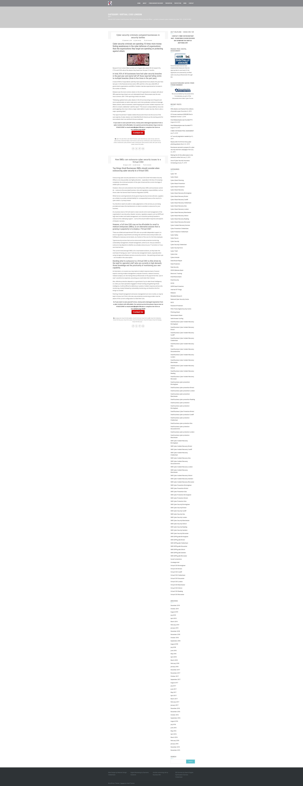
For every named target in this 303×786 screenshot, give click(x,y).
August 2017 (174, 683)
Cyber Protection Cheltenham (179, 232)
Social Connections (176, 559)
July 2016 (173, 724)
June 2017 (173, 689)
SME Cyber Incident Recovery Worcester (182, 482)
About (144, 3)
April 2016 (174, 734)
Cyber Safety (174, 235)
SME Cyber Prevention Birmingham (181, 485)
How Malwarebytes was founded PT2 (182, 120)
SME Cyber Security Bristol (178, 508)
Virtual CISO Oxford (148, 320)
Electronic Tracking (176, 273)
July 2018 (173, 647)
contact (135, 129)
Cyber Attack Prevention (132, 138)
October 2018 (175, 637)
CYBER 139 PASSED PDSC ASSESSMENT (182, 131)
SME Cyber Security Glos (178, 514)
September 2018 (175, 641)
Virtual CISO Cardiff (146, 318)
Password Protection (177, 306)
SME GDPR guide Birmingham (179, 536)
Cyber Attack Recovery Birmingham (181, 193)
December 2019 (175, 605)
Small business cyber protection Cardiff (182, 414)
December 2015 (175, 747)
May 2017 (173, 692)
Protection (177, 3)
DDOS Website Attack (177, 270)
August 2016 (174, 721)
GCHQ (172, 283)
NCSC (172, 302)
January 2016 (174, 744)
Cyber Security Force (177, 248)
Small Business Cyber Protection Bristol (182, 411)
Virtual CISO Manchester (138, 320)
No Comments (149, 40)
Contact (191, 3)
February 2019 (175, 625)
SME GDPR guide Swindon (178, 553)
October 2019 (175, 609)
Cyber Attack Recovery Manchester (181, 212)
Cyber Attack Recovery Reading (180, 219)
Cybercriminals (117, 140)
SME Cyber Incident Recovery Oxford (181, 475)
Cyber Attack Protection (178, 187)
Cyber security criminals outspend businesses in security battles (138, 36)
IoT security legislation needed (180, 136)
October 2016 (175, 715)
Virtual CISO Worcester (137, 321)
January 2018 (174, 666)
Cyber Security (138, 40)
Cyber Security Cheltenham (179, 244)
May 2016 (173, 731)
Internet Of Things (176, 289)
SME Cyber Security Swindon (179, 530)
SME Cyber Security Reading (179, 527)
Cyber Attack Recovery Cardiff (179, 199)
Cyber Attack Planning (177, 180)
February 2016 (175, 740)
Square (122, 783)
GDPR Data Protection (177, 286)
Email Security (175, 280)
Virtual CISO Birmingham (127, 318)
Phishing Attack (175, 312)
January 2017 (174, 705)
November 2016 (175, 711)
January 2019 (174, 628)
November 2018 (175, 634)
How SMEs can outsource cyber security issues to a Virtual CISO (138, 160)
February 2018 (175, 663)
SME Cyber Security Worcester (180, 533)
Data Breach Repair (125, 140)
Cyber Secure (174, 238)
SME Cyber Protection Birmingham (181, 495)
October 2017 (175, 676)
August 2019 (174, 612)
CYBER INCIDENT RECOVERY (156, 3)
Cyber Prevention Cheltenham (179, 228)
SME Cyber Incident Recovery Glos (181, 458)
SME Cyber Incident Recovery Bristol (181, 446)
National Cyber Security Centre (180, 299)
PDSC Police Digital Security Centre (181, 309)
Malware (173, 293)
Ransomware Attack (176, 315)
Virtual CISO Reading (156, 320)
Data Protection (133, 140)
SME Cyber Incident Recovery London (182, 467)
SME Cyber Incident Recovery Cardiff (181, 449)
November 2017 (175, 673)
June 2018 (173, 650)
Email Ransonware (176, 277)
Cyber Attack (124, 138)
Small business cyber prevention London (126, 142)
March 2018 (174, 660)
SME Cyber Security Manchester (180, 520)
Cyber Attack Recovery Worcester (180, 222)
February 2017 (175, 702)
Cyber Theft (174, 251)
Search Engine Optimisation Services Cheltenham (184, 775)
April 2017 (174, 695)
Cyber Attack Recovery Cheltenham (181, 203)
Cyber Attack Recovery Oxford (179, 215)
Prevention (168, 3)
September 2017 (175, 679)
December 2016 (175, 708)
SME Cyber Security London (179, 517)
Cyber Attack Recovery (142, 138)
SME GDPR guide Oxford (178, 549)
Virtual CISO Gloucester (118, 320)
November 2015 (175, 750)
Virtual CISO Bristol (137, 318)
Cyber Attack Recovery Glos (179, 206)
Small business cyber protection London (143, 142)
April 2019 (174, 618)
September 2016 (175, 718)
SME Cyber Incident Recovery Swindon (182, 479)
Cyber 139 (118, 138)
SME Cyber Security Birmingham (180, 504)
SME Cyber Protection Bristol (179, 498)
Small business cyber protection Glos (181, 423)
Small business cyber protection (180, 403)
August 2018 (174, 644)
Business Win (157, 775)
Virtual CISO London (139, 144)
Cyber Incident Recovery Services (180, 225)
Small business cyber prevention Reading (183, 399)
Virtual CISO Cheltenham (155, 318)
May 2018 (173, 654)
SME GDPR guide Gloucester (179, 546)
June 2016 (173, 728)
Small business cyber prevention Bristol (182, 387)
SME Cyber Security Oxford (178, 524)
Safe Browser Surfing (177, 318)
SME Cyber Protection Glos (178, 501)
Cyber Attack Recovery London (180, 209)
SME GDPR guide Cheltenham (179, 543)
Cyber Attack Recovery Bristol (179, 196)
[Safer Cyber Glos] (182, 90)
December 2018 (175, 631)
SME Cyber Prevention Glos (179, 491)
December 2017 (175, 670)
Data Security (140, 140)
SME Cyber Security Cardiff (178, 511)
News (184, 3)
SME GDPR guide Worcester (179, 556)
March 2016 (174, 737)
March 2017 (174, 699)
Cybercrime (156, 138)
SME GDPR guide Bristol (178, 540)
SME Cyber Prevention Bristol (179, 488)
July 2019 (173, 615)
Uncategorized (118, 318)
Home (138, 3)
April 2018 (174, 657)
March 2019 (174, 621)
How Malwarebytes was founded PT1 (182, 125)
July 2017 (173, 686)
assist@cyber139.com (137, 127)
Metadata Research (176, 296)
